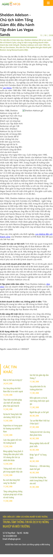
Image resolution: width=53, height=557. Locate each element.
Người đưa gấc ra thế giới (39, 412)
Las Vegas (7, 87)
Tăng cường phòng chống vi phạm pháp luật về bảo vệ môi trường (12, 494)
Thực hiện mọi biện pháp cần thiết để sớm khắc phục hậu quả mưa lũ (12, 403)
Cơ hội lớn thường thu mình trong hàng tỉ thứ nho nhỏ (38, 480)
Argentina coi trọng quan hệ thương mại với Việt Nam (12, 429)
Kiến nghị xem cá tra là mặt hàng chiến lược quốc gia (39, 401)
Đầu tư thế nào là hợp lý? (12, 380)
